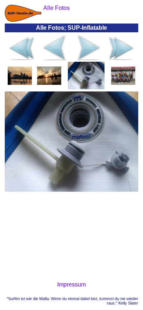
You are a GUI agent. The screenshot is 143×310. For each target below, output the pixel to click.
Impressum (71, 284)
